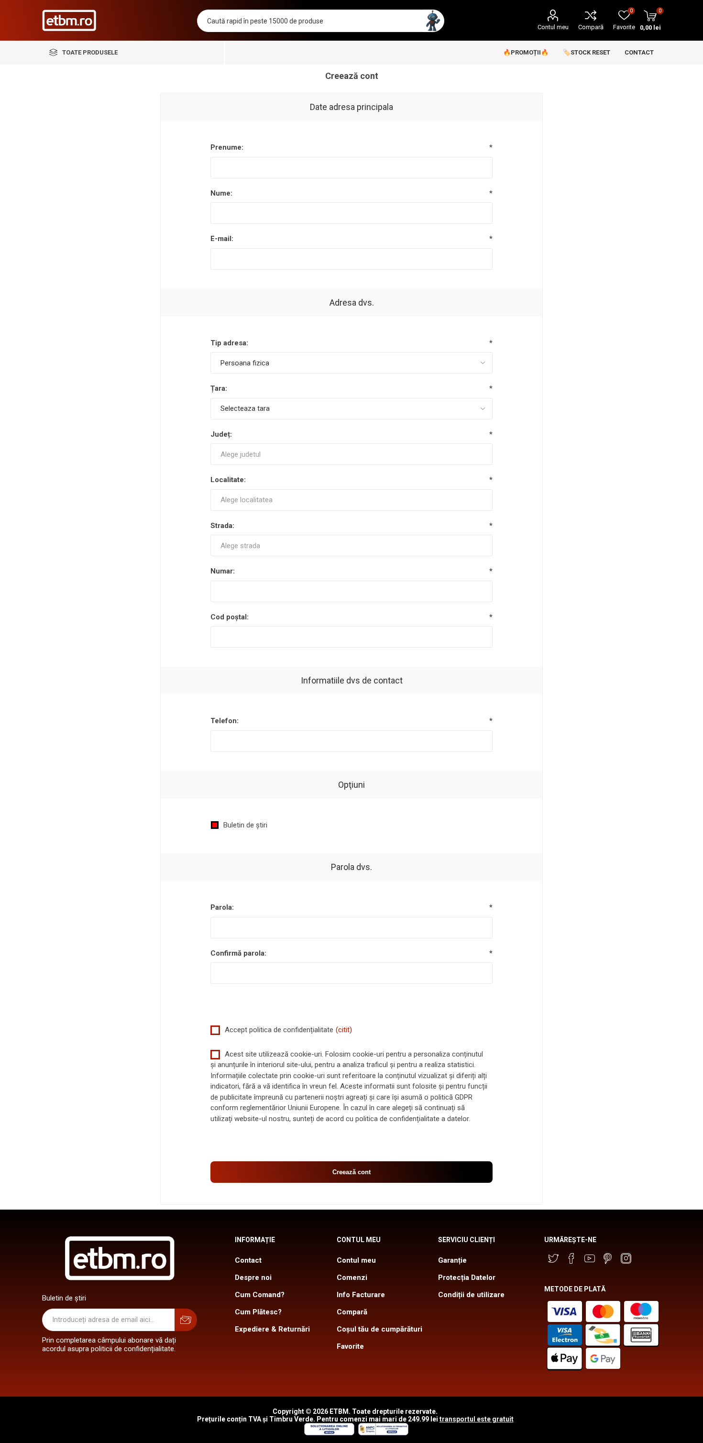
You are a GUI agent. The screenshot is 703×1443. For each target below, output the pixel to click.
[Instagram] (626, 1258)
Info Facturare (361, 1294)
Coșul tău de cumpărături (379, 1329)
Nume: (221, 193)
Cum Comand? (260, 1294)
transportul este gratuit (476, 1419)
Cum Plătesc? (258, 1312)
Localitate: (228, 479)
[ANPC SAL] (382, 1433)
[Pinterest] (607, 1258)
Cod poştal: (229, 617)
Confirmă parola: (238, 953)
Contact (248, 1260)
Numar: (222, 571)
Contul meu (553, 27)
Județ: (221, 434)
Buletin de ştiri (245, 825)
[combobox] (352, 454)
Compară (591, 27)
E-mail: (221, 238)
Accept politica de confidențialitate (279, 1029)
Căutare (433, 21)
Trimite (186, 1320)
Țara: (218, 388)
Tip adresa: (229, 343)
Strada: (222, 525)
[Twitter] (553, 1258)
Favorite (350, 1346)
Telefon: (224, 720)
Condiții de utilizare (471, 1294)
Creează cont (351, 1172)
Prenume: (226, 147)
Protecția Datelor (466, 1277)
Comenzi (352, 1277)
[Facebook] (571, 1258)
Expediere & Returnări (272, 1329)
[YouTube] (589, 1258)
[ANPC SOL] (329, 1433)
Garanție (452, 1260)
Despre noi (253, 1277)
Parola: (222, 907)
